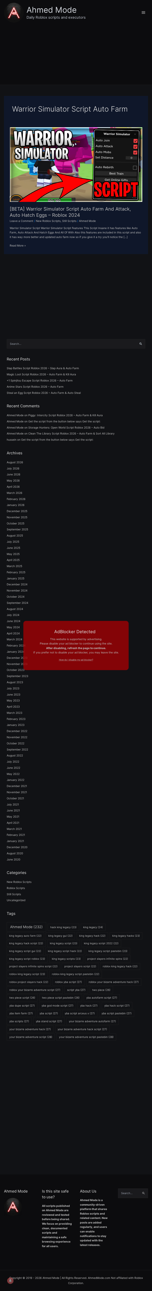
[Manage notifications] (10, 1281)
